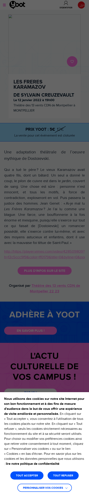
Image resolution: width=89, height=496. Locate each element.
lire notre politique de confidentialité (32, 463)
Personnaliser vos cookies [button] (43, 488)
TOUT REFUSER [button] (63, 475)
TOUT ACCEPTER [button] (27, 475)
